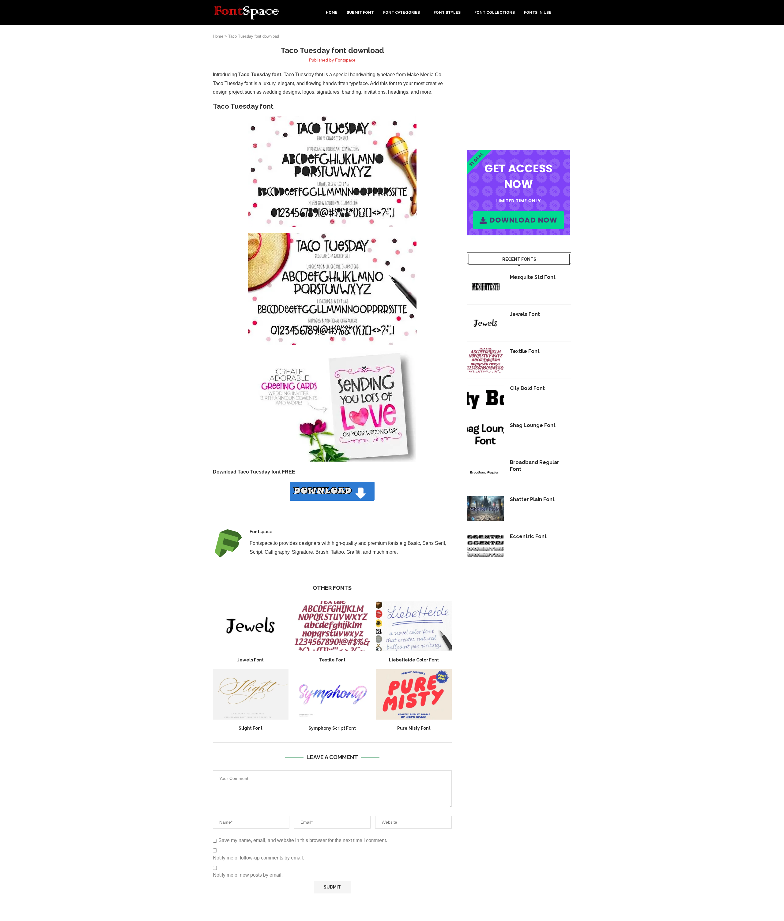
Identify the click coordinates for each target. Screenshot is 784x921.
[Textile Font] (332, 626)
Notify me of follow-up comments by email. (258, 857)
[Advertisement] (519, 88)
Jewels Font (250, 659)
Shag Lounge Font (533, 425)
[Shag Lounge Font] (485, 434)
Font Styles (447, 12)
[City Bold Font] (485, 397)
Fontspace (345, 60)
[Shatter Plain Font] (485, 508)
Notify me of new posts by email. (248, 875)
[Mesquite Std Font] (485, 286)
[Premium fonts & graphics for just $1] (518, 153)
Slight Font (250, 728)
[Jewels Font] (250, 626)
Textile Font (332, 659)
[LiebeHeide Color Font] (414, 626)
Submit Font (360, 12)
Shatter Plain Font (532, 499)
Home (331, 12)
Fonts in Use (537, 12)
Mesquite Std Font (533, 277)
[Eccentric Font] (485, 545)
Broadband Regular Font (534, 465)
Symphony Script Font (332, 728)
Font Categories (401, 12)
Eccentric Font (528, 536)
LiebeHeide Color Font (414, 659)
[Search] (568, 12)
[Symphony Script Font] (332, 694)
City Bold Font (527, 388)
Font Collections (494, 12)
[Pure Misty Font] (414, 694)
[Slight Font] (250, 694)
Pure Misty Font (414, 728)
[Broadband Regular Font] (485, 471)
